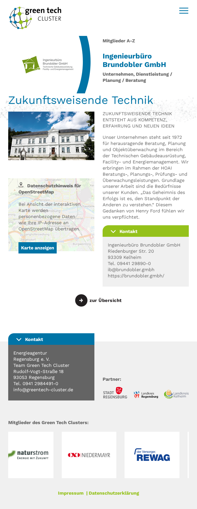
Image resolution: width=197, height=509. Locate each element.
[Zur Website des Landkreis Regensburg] (145, 395)
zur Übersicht (106, 300)
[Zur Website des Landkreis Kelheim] (176, 395)
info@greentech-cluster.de (43, 389)
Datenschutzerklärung (114, 493)
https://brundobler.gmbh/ (136, 275)
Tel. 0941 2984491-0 (35, 383)
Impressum (71, 493)
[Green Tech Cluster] (35, 28)
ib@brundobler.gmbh (131, 269)
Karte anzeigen (37, 247)
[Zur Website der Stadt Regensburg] (115, 393)
